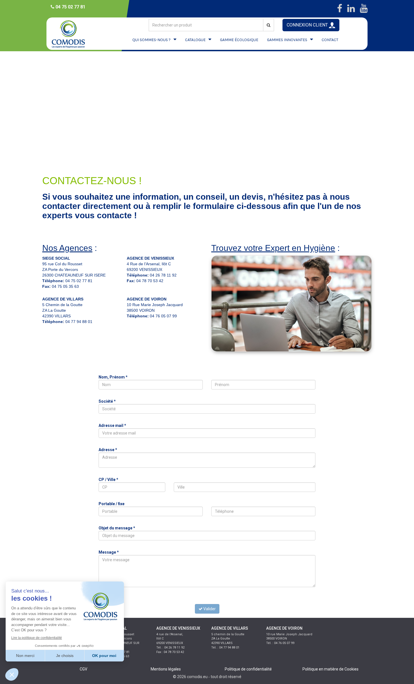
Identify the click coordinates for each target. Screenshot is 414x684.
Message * (109, 552)
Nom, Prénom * (113, 377)
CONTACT (330, 39)
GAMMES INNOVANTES (287, 39)
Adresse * (108, 449)
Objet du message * (117, 528)
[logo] (73, 33)
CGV (83, 669)
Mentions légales (166, 669)
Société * (107, 401)
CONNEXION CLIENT (308, 25)
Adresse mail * (112, 425)
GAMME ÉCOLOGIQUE (239, 39)
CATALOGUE (195, 39)
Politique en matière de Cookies (330, 669)
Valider (209, 609)
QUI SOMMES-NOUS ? (151, 39)
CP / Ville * (108, 479)
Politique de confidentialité (248, 669)
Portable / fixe (111, 504)
